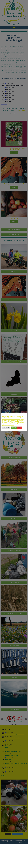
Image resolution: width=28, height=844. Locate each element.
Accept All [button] (14, 427)
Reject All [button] (19, 427)
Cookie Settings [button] (6, 427)
